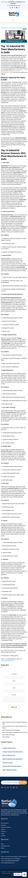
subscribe (23, 782)
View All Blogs (6, 737)
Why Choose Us (5, 823)
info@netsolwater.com (9, 862)
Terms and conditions (6, 827)
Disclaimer (3, 825)
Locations (3, 835)
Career (2, 833)
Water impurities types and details (11, 730)
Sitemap (3, 829)
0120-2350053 (11, 1)
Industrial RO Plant (7, 762)
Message (14, 694)
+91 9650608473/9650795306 (12, 860)
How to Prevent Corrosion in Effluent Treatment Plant (14, 723)
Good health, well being (8, 734)
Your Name (14, 674)
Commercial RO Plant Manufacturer (12, 766)
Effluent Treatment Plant (9, 755)
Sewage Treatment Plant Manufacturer (13, 751)
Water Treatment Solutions (9, 770)
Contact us (3, 831)
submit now (14, 707)
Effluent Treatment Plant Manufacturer (12, 759)
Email (14, 687)
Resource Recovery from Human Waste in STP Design (14, 727)
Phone (14, 681)
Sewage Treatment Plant (9, 748)
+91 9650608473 (18, 1)
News (2, 843)
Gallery (2, 848)
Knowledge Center (5, 846)
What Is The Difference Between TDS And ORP (14, 732)
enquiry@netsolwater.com (15, 5)
